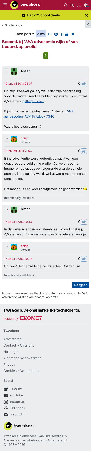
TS (49, 34)
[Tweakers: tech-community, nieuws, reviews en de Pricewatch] (24, 5)
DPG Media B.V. (56, 436)
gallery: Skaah (33, 101)
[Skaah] (14, 71)
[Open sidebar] (88, 24)
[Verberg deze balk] (86, 15)
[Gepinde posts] (73, 33)
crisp (24, 138)
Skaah (25, 71)
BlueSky (15, 389)
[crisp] (14, 139)
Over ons (27, 345)
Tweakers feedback (28, 293)
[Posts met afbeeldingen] (56, 33)
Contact (9, 345)
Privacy (9, 364)
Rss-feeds (17, 408)
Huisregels (11, 352)
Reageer (80, 285)
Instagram (17, 401)
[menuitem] (65, 5)
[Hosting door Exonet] (22, 319)
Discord (15, 414)
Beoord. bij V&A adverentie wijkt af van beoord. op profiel (45, 295)
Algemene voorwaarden (22, 358)
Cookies (10, 371)
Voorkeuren (29, 371)
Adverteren (12, 339)
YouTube (16, 395)
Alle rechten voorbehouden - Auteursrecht (35, 440)
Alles (41, 34)
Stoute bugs (13, 25)
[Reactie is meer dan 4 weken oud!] (18, 83)
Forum (6, 293)
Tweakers (10, 436)
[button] (5, 5)
